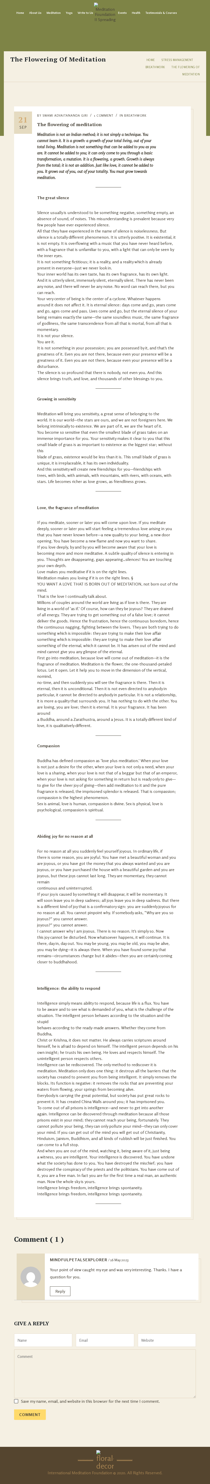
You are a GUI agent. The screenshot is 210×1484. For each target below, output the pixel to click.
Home (20, 13)
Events (122, 13)
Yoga (69, 13)
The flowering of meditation (69, 124)
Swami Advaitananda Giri (65, 115)
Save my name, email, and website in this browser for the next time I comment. (90, 1401)
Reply (60, 1291)
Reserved (153, 1472)
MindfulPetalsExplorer (78, 1259)
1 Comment (103, 115)
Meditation (54, 13)
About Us (35, 13)
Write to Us (85, 13)
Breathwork (155, 67)
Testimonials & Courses (161, 13)
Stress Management (177, 60)
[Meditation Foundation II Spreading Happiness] (105, 13)
